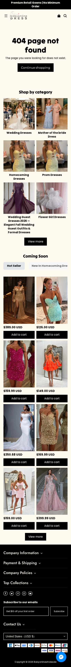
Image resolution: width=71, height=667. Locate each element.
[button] (5, 15)
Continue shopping (35, 67)
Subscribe (59, 611)
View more (35, 241)
